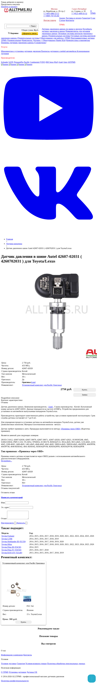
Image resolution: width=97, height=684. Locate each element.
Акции (62, 18)
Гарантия (86, 18)
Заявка (84, 395)
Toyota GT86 (6, 539)
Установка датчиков (17, 672)
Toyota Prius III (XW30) (11, 547)
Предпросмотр (7, 523)
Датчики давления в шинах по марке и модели (62, 29)
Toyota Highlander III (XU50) (13, 541)
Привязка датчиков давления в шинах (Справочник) (23, 43)
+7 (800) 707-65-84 (51, 16)
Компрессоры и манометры (78, 40)
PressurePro (18, 62)
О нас (92, 18)
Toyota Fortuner (7, 536)
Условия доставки (8, 663)
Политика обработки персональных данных (66, 663)
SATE (11, 62)
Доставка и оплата (73, 18)
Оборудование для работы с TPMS (55, 38)
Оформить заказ (32, 33)
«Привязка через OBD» (70, 429)
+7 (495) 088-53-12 (51, 13)
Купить (84, 390)
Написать (21, 523)
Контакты (70, 20)
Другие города (49, 20)
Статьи (62, 20)
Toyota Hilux (6, 544)
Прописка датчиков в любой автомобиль (59, 51)
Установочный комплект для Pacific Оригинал (42, 385)
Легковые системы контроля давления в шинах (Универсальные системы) (67, 34)
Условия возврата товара (36, 663)
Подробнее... (6, 461)
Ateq (65, 62)
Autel (60, 62)
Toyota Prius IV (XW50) (11, 550)
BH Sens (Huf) (52, 62)
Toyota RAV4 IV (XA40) (11, 553)
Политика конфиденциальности (15, 681)
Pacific (26, 62)
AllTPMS (71, 62)
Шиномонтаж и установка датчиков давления (21, 51)
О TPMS (93, 12)
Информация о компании (12, 655)
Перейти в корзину (9, 7)
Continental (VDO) (37, 62)
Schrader (4, 62)
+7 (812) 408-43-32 (79, 13)
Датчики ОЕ (32, 672)
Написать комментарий (12, 497)
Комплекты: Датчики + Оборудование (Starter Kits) (44, 40)
